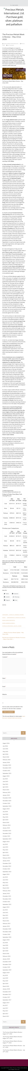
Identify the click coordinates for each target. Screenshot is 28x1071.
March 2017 (6, 1016)
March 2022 (6, 888)
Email (4, 686)
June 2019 (5, 978)
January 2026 (6, 762)
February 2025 (6, 792)
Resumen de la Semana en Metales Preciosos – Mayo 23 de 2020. (13, 638)
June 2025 (5, 781)
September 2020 (7, 937)
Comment (5, 657)
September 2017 (7, 1000)
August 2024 (6, 808)
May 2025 (5, 784)
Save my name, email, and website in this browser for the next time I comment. (12, 707)
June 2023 (5, 847)
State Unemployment (8, 623)
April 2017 (5, 1013)
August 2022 (6, 874)
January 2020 (6, 959)
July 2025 (5, 778)
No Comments (10, 45)
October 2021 (6, 901)
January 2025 (6, 795)
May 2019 (5, 980)
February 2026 (6, 759)
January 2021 (6, 926)
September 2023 (7, 839)
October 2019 (6, 967)
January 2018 (6, 989)
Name (4, 678)
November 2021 (7, 899)
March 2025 (6, 789)
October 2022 (6, 869)
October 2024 (6, 803)
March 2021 (6, 920)
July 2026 (5, 746)
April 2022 (5, 885)
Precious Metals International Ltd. (11, 43)
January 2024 (6, 828)
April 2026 (5, 754)
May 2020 (5, 948)
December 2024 (7, 798)
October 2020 (6, 934)
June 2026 (5, 748)
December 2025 (7, 765)
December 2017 (7, 991)
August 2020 (6, 939)
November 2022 (7, 866)
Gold (3, 617)
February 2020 (6, 956)
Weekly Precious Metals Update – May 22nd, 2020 (13, 633)
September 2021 (7, 904)
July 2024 (5, 811)
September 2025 (7, 773)
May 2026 (5, 751)
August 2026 (6, 743)
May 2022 (5, 882)
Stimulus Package (7, 625)
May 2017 (5, 1010)
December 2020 (7, 929)
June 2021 (5, 912)
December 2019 (7, 961)
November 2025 (7, 768)
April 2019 (5, 983)
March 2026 (6, 757)
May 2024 (5, 817)
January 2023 (6, 860)
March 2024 (6, 822)
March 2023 (6, 855)
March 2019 (6, 986)
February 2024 (6, 825)
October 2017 (6, 997)
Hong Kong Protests (8, 620)
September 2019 (7, 970)
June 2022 (5, 879)
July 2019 (5, 975)
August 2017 (6, 1002)
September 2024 (7, 806)
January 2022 (6, 893)
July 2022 (5, 877)
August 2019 (6, 972)
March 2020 (6, 953)
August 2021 (6, 907)
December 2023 (7, 830)
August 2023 (6, 841)
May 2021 (5, 915)
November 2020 (7, 931)
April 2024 (5, 819)
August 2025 (6, 776)
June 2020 (5, 945)
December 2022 (7, 863)
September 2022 (7, 871)
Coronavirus (11, 617)
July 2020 (5, 942)
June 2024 (5, 814)
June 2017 (5, 1008)
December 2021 (7, 896)
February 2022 (6, 890)
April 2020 (5, 950)
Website (4, 694)
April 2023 (5, 852)
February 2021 (6, 923)
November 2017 (7, 994)
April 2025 (5, 787)
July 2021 (5, 910)
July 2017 (5, 1005)
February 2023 (6, 858)
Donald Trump (19, 614)
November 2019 (7, 964)
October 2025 (6, 770)
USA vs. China (17, 625)
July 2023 (5, 844)
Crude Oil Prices (20, 617)
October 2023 (6, 836)
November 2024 (7, 800)
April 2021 (5, 918)
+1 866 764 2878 (14, 5)
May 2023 (5, 849)
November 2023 (7, 833)
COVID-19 (11, 614)
